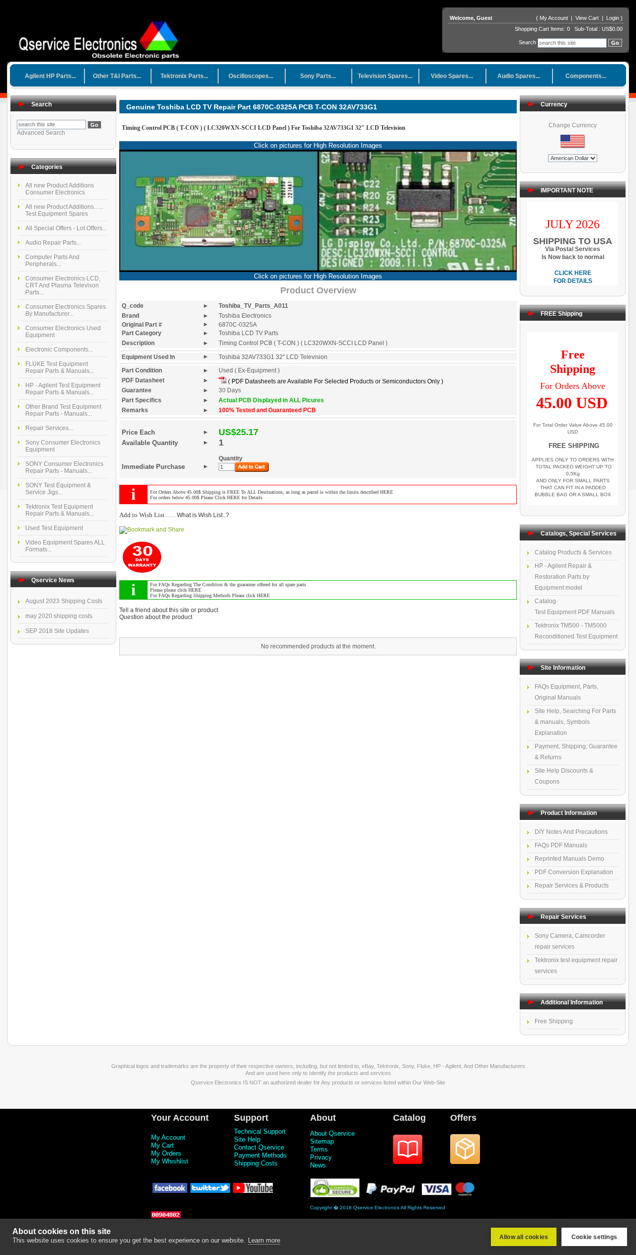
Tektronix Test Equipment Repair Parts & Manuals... (59, 510)
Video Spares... (452, 76)
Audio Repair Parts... (53, 242)
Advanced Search (41, 132)
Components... (585, 76)
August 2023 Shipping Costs (63, 601)
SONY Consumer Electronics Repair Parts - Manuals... (64, 467)
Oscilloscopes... (251, 76)
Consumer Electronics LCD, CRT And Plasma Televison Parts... (62, 285)
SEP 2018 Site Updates (57, 631)
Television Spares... (385, 76)
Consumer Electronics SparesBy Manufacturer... (65, 310)
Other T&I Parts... (117, 76)
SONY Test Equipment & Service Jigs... (58, 489)
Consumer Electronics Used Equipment (63, 332)
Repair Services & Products (572, 885)
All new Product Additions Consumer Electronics (59, 189)
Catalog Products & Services (573, 552)
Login (612, 18)
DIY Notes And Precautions (571, 831)
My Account (554, 18)
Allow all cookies (523, 1237)
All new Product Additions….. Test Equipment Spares (64, 210)
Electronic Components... (59, 349)
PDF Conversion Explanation (574, 872)
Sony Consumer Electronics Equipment (62, 446)
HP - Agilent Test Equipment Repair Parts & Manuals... (62, 389)
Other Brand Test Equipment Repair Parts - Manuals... (63, 410)
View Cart (587, 18)
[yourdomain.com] (102, 37)
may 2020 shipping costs (58, 616)
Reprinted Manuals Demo (569, 858)
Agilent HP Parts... (50, 76)
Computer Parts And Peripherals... (52, 261)
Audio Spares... (518, 76)
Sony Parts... (318, 76)
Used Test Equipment (54, 528)
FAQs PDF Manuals (561, 845)
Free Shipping (554, 1021)
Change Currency (573, 125)
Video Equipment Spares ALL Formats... (65, 546)
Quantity (230, 458)
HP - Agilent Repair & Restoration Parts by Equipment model (563, 576)
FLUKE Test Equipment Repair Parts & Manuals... (59, 367)
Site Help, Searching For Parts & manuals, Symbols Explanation (575, 722)
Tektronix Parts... (184, 76)
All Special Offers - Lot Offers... (66, 228)
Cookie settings (594, 1237)
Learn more (264, 1240)
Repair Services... (49, 428)
